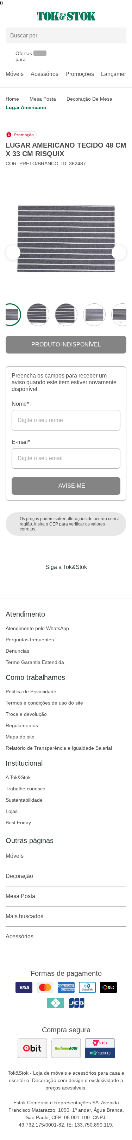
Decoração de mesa (89, 99)
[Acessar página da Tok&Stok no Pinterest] (76, 581)
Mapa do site (20, 737)
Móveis (15, 74)
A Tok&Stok (18, 777)
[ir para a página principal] (66, 16)
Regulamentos (22, 725)
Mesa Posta (43, 99)
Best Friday (18, 822)
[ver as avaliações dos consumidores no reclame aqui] (66, 1048)
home (12, 99)
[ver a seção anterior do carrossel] (119, 252)
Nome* (20, 404)
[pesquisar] (118, 35)
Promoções (79, 74)
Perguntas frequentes (30, 639)
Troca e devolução (26, 714)
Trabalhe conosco (25, 788)
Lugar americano (26, 107)
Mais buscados (24, 916)
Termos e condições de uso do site (44, 703)
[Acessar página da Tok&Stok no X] (95, 581)
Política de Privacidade (31, 691)
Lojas (12, 811)
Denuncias (17, 651)
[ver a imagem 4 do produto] (94, 314)
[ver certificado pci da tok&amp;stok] (100, 1048)
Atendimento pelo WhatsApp (37, 628)
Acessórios (44, 74)
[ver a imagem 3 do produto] (66, 314)
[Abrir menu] (22, 16)
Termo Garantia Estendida (35, 662)
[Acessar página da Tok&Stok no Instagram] (56, 581)
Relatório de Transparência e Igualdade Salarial (59, 748)
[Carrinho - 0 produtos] (122, 16)
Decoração (19, 876)
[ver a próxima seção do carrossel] (13, 252)
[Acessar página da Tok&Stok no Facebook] (36, 581)
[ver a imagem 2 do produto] (38, 314)
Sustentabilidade (24, 800)
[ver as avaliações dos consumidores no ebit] (32, 1048)
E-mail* (21, 442)
